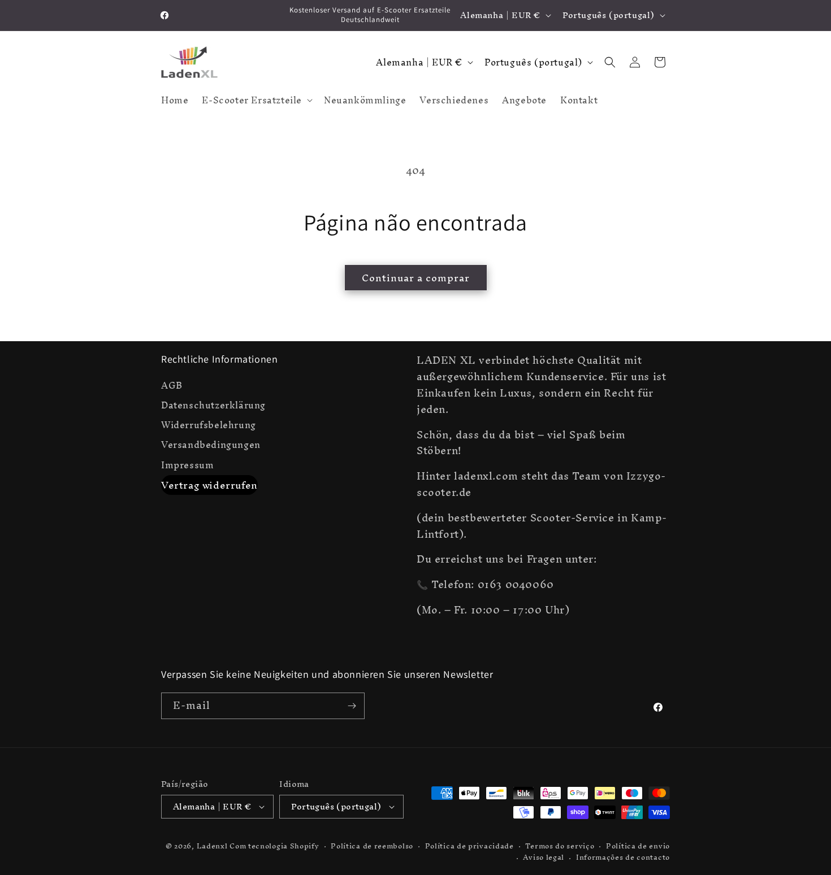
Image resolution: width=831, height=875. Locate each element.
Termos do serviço (559, 846)
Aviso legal (543, 857)
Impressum (187, 465)
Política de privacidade (469, 846)
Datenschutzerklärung (213, 405)
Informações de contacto (623, 857)
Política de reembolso (372, 846)
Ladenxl (212, 846)
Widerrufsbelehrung (208, 425)
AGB (172, 386)
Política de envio (638, 846)
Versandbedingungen (211, 445)
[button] (256, 100)
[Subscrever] (351, 706)
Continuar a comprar (416, 278)
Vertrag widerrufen (209, 485)
